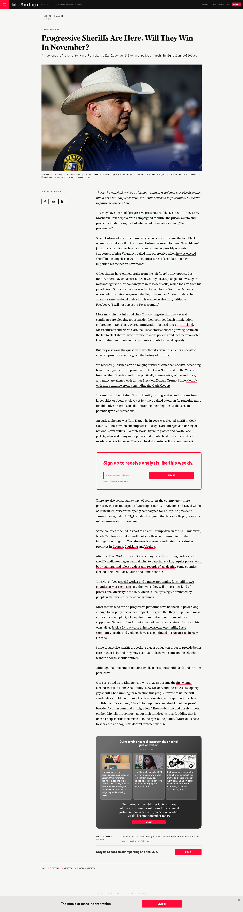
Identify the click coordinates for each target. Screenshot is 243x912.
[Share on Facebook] (45, 201)
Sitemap (131, 893)
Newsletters (224, 4)
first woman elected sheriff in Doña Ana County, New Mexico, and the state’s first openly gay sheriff (147, 688)
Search (205, 4)
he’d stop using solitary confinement (168, 441)
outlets (120, 431)
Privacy (120, 893)
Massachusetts (106, 330)
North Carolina (132, 330)
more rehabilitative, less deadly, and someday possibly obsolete (143, 248)
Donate (236, 4)
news (111, 431)
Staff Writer (100, 839)
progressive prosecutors (145, 213)
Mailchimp (124, 481)
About (213, 4)
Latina (133, 572)
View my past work (130, 840)
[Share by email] (53, 201)
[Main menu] (4, 4)
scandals (170, 259)
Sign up (171, 475)
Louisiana (131, 546)
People (109, 893)
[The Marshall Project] (25, 4)
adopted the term (127, 238)
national (101, 431)
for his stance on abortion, (155, 299)
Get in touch (146, 840)
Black (123, 572)
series (156, 259)
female (148, 572)
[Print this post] (61, 201)
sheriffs (158, 572)
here (127, 203)
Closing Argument (50, 29)
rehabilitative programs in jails (116, 406)
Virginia (149, 546)
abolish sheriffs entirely (122, 658)
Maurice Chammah (52, 191)
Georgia (117, 546)
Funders (142, 893)
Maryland (186, 325)
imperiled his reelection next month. (120, 264)
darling (189, 426)
